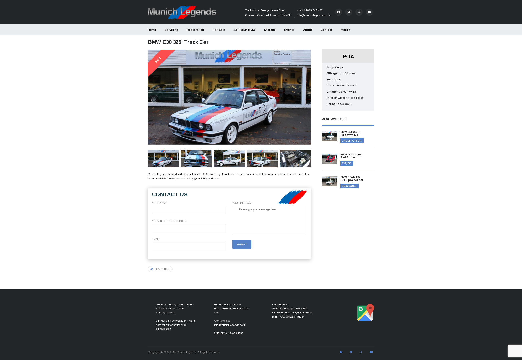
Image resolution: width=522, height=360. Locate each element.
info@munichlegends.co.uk (313, 15)
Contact (326, 29)
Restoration (195, 29)
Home (152, 29)
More (344, 29)
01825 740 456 (232, 304)
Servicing (171, 29)
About (307, 29)
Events (289, 29)
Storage (270, 29)
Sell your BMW (244, 29)
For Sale (219, 29)
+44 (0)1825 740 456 (310, 10)
